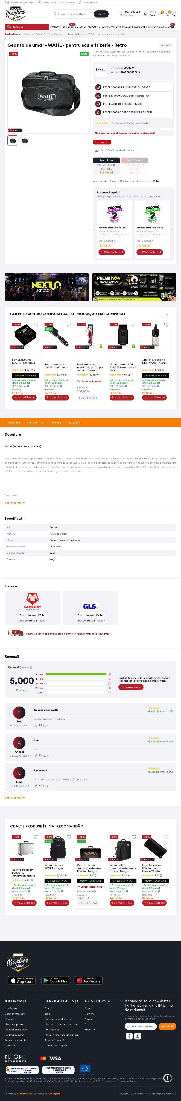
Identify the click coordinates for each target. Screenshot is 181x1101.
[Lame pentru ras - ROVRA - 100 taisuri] (25, 336)
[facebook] (129, 1036)
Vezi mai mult (105, 240)
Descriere (13, 422)
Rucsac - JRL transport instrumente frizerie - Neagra (123, 868)
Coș (87, 1024)
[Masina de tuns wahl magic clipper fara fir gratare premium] (90, 336)
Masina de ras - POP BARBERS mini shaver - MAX (123, 367)
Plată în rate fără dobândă (61, 1034)
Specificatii (35, 422)
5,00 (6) (28, 880)
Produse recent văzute (58, 1019)
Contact (10, 1045)
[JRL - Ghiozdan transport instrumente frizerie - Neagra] (123, 848)
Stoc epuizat (88, 397)
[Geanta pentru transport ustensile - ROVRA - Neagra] (90, 848)
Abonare (167, 1026)
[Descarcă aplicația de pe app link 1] (21, 980)
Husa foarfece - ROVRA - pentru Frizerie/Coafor (151, 868)
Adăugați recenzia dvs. (137, 123)
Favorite (90, 1029)
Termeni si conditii (15, 1040)
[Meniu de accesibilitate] (167, 1078)
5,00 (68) (62, 374)
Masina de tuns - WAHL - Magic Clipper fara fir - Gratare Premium (90, 367)
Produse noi (52, 1029)
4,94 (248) (127, 374)
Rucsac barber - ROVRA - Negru (54, 867)
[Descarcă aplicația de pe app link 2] (55, 980)
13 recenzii (117, 123)
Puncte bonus (90, 2)
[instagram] (137, 1036)
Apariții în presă (54, 1040)
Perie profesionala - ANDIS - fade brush (56, 366)
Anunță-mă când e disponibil (117, 150)
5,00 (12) (93, 875)
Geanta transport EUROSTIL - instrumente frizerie (23, 872)
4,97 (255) (30, 370)
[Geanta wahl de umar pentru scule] (49, 130)
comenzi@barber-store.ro (22, 2)
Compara (165, 44)
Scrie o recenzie (131, 687)
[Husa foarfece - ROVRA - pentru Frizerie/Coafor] (155, 848)
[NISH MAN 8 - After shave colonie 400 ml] (155, 336)
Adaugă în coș (25, 397)
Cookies (10, 1019)
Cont (88, 1008)
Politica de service (16, 1029)
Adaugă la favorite (36, 324)
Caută (101, 14)
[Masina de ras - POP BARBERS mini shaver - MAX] (123, 336)
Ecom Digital (53, 1093)
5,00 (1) (158, 875)
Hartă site (11, 1008)
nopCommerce (25, 1093)
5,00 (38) (62, 875)
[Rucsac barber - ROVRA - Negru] (58, 848)
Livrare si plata (14, 1024)
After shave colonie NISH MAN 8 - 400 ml (154, 361)
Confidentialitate (15, 1013)
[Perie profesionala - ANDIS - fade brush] (58, 336)
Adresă (89, 1019)
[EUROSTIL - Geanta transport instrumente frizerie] (25, 848)
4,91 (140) (94, 374)
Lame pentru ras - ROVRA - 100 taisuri (23, 361)
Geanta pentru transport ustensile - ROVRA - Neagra (89, 868)
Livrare (56, 422)
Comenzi (90, 1013)
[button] (172, 229)
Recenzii (74, 422)
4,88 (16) (159, 370)
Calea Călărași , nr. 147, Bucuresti (59, 2)
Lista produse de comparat (61, 1024)
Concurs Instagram (56, 1045)
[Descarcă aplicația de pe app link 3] (89, 980)
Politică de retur (14, 1034)
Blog (47, 1013)
